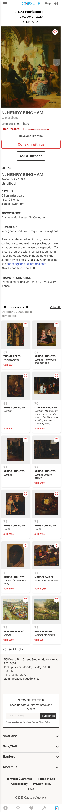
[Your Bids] (44, 808)
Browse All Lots (12, 649)
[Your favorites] (31, 808)
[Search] (18, 808)
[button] (5, 3)
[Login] (56, 3)
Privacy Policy (44, 722)
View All (55, 307)
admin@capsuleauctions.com (27, 264)
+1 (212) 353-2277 (15, 675)
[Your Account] (5, 808)
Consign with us (31, 144)
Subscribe (48, 716)
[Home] (57, 808)
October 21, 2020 (31, 16)
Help (48, 3)
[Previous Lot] (24, 22)
